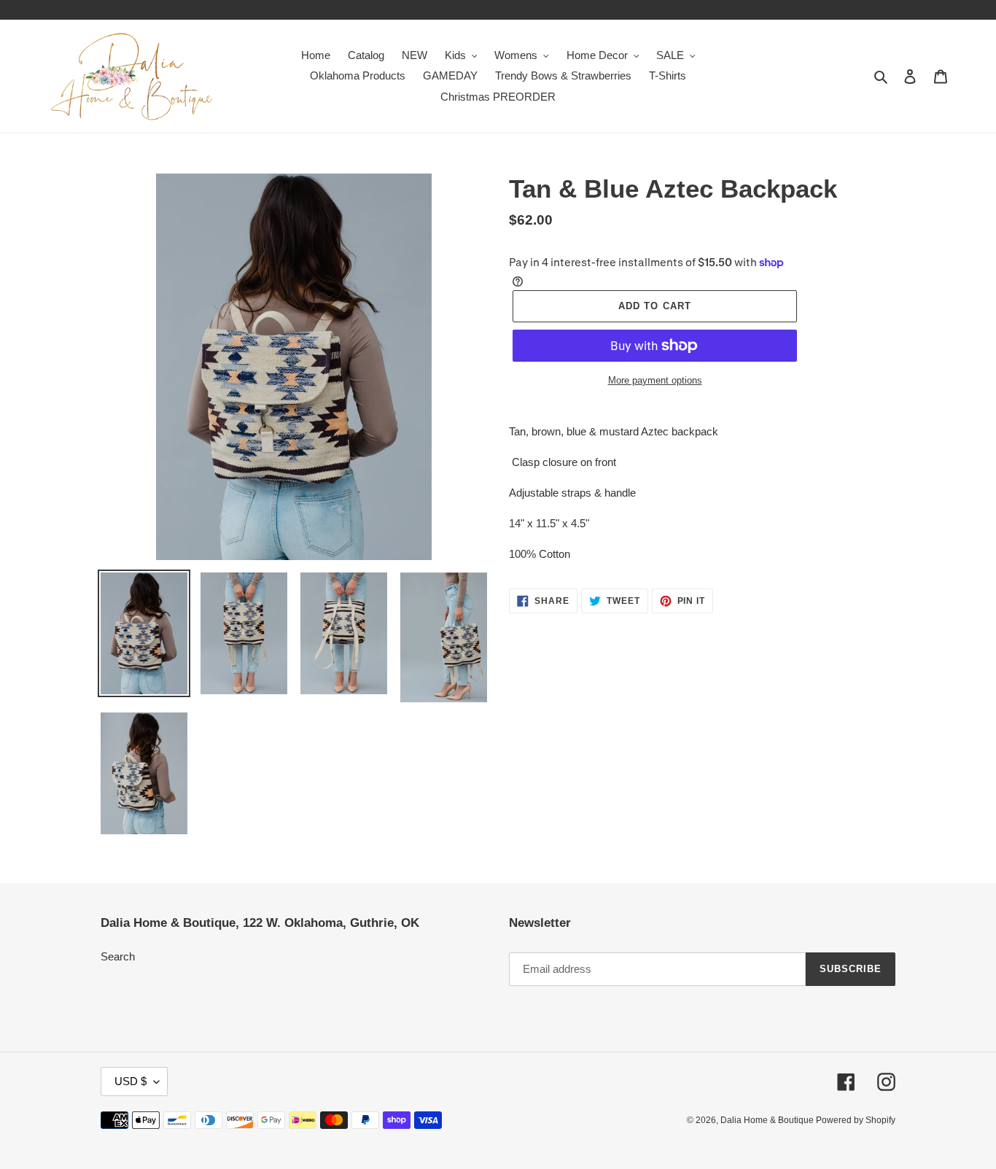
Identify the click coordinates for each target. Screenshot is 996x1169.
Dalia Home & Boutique (768, 1120)
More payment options (655, 380)
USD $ (130, 1081)
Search (118, 956)
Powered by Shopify (855, 1120)
